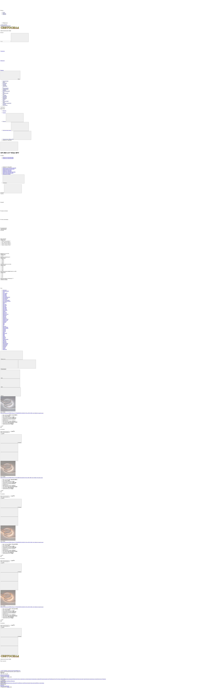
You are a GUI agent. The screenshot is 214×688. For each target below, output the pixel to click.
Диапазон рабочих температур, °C (6, 278)
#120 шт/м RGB (6, 291)
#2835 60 (4, 316)
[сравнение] (9, 447)
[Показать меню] (15, 117)
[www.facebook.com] (8, 669)
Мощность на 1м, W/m (4, 253)
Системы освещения (5, 96)
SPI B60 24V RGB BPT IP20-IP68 (9, 172)
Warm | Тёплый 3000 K (6, 243)
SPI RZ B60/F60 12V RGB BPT (8, 169)
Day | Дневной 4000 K (6, 242)
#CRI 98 (4, 331)
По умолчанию (3, 369)
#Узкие (4, 348)
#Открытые (5, 345)
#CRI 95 (4, 330)
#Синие (4, 347)
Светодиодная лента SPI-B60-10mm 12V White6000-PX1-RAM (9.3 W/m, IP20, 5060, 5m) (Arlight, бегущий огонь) (21, 413)
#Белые (4, 338)
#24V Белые (5, 310)
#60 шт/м (4, 326)
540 (3, 267)
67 (2, 277)
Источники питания (5, 84)
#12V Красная (5, 298)
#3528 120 (4, 318)
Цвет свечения (3, 238)
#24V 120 (4, 304)
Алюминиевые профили (5, 90)
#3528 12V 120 (5, 319)
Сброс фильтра (3, 229)
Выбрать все (3, 254)
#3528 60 (4, 322)
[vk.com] (25, 669)
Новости (4, 13)
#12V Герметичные (6, 297)
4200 (3, 261)
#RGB (4, 336)
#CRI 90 (4, 329)
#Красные (4, 342)
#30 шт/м (4, 317)
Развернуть (5, 182)
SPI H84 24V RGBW (6, 174)
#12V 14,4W (5, 293)
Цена (2, 386)
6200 (3, 263)
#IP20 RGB (5, 333)
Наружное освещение (5, 98)
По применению (3, 228)
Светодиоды (5, 105)
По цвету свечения (4, 210)
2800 (3, 259)
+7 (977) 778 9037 (3, 670)
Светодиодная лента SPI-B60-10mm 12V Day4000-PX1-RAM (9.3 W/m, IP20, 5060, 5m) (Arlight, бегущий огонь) (21, 477)
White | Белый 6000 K (6, 241)
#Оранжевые (5, 344)
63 (2, 273)
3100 (3, 260)
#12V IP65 (5, 294)
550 (3, 269)
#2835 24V (5, 315)
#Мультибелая (5, 343)
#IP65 (4, 334)
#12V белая (5, 299)
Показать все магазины (4, 674)
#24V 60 (4, 306)
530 (3, 266)
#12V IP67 (5, 295)
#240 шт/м (5, 302)
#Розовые (4, 346)
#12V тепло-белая (6, 300)
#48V (4, 324)
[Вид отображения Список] (27, 364)
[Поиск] (20, 37)
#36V (4, 323)
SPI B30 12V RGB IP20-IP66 (8, 157)
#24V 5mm (5, 305)
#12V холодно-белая (6, 301)
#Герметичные (5, 339)
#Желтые (4, 340)
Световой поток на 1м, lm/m (5, 264)
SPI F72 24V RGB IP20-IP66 (8, 173)
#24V (4, 303)
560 (3, 270)
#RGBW (4, 337)
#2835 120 (4, 312)
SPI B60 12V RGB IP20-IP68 (8, 158)
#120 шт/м (5, 290)
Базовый (2, 202)
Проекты (4, 14)
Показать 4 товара (4, 279)
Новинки (4, 110)
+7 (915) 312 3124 (10, 670)
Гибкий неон (4, 100)
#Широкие (5, 349)
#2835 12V (5, 313)
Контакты (9, 25)
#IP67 (4, 335)
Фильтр (2, 395)
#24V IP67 (5, 308)
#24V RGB (5, 309)
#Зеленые (4, 341)
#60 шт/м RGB (5, 328)
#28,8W (4, 311)
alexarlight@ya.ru (17, 670)
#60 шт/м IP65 (5, 327)
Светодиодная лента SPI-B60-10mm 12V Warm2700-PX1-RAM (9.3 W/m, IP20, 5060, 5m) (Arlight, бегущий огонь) (21, 606)
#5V (3, 325)
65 (2, 276)
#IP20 (4, 332)
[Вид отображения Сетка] (9, 364)
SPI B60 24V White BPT (7, 171)
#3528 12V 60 (5, 320)
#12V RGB (5, 296)
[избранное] (9, 456)
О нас (4, 12)
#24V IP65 (5, 307)
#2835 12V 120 (5, 314)
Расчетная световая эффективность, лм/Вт (8, 271)
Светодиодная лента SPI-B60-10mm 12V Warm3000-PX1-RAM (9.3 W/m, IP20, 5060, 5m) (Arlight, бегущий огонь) (21, 542)
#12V (4, 292)
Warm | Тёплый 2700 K (6, 244)
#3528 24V (5, 321)
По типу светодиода (4, 219)
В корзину (19, 442)
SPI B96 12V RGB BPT (7, 170)
